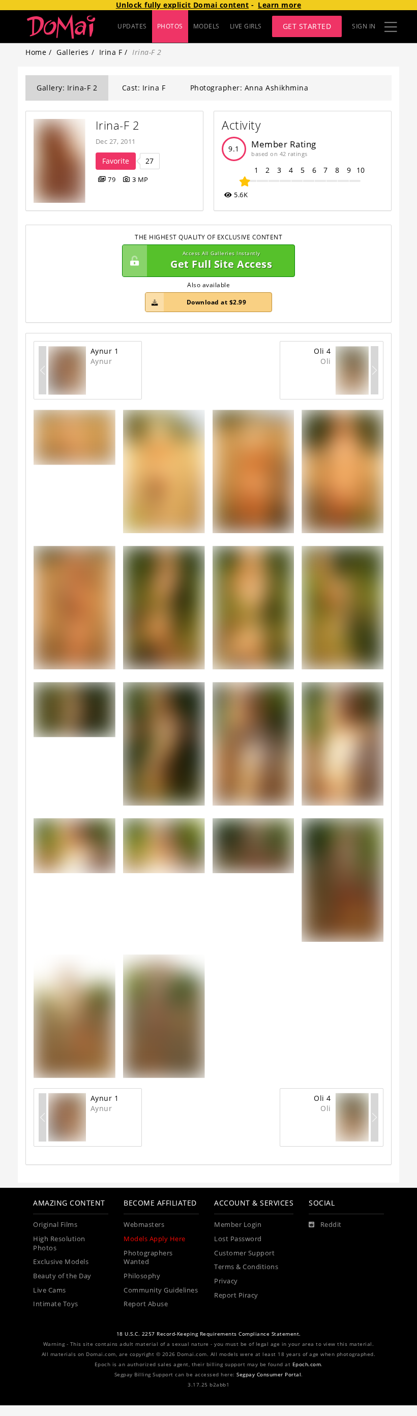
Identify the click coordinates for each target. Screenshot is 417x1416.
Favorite (115, 161)
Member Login (237, 1224)
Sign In (364, 26)
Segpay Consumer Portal (268, 1374)
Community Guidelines (161, 1290)
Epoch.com (306, 1364)
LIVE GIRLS (246, 26)
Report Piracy (236, 1295)
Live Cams (49, 1290)
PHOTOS (170, 26)
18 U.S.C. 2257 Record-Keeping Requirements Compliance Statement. (208, 1334)
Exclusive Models (60, 1261)
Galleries (72, 52)
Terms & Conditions (246, 1267)
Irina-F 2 (118, 125)
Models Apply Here (155, 1239)
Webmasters (144, 1224)
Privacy (226, 1281)
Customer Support (244, 1253)
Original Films (55, 1224)
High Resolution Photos (59, 1243)
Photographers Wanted (148, 1258)
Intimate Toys (55, 1304)
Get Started (307, 26)
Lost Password (238, 1239)
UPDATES (132, 26)
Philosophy (142, 1276)
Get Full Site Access (221, 260)
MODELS (206, 26)
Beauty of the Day (62, 1276)
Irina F (111, 52)
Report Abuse (146, 1304)
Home (35, 52)
